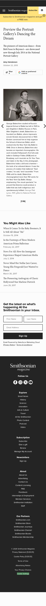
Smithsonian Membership (23, 537)
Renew (23, 448)
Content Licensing (23, 485)
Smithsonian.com (23, 520)
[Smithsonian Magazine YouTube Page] (31, 382)
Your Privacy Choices (23, 570)
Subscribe (33, 10)
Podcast (23, 423)
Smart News (23, 396)
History (23, 399)
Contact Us (23, 481)
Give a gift (23, 444)
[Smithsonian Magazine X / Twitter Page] (26, 382)
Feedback (23, 492)
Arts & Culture (23, 410)
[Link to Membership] (41, 10)
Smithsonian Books (23, 533)
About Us (23, 475)
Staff (23, 506)
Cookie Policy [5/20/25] (23, 556)
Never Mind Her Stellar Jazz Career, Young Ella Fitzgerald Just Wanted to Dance (20, 266)
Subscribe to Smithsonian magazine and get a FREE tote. (22, 18)
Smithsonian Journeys (23, 526)
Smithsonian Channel (23, 530)
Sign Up (23, 461)
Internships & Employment (23, 495)
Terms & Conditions (24, 345)
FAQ (23, 488)
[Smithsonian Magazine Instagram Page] (20, 382)
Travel (23, 413)
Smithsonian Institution (23, 502)
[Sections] (4, 10)
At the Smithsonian (23, 416)
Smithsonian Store (23, 523)
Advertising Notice (23, 565)
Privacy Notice (9, 345)
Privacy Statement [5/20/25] (23, 552)
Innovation (23, 406)
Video (23, 427)
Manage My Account (23, 451)
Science (23, 403)
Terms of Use (23, 561)
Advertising (23, 478)
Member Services (23, 499)
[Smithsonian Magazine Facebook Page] (15, 382)
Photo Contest (23, 420)
